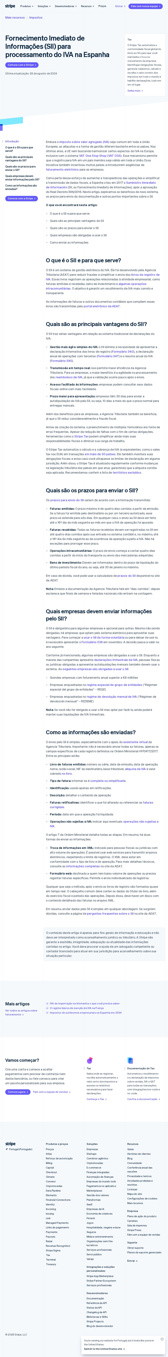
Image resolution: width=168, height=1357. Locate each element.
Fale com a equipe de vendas (50, 1091)
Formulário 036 (92, 642)
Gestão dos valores (98, 1195)
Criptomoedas (54, 1186)
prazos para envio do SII (67, 500)
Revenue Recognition (58, 1245)
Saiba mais (133, 90)
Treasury (51, 1264)
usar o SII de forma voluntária (104, 637)
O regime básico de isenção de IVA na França (77, 1008)
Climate (50, 1176)
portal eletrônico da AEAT (102, 306)
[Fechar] (161, 1340)
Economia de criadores (100, 1213)
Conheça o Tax (95, 1099)
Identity (50, 1204)
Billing (49, 1163)
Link (48, 1218)
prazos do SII (126, 575)
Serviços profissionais (99, 1249)
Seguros (91, 1232)
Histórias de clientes (139, 1153)
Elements (51, 1195)
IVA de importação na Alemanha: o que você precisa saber (85, 1003)
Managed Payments (57, 1222)
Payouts (50, 1236)
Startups (92, 1153)
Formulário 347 (108, 356)
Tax (48, 1255)
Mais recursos (15, 17)
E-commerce (94, 1167)
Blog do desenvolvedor (100, 1326)
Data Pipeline (53, 1190)
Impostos (35, 17)
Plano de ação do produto (142, 1216)
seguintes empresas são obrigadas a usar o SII (95, 669)
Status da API (94, 1307)
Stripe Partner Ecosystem (101, 1280)
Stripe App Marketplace (100, 1276)
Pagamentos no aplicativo (101, 1186)
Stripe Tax (81, 436)
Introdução (12, 141)
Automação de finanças (100, 1176)
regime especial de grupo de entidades (114, 685)
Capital (50, 1167)
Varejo (90, 1259)
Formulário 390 (61, 361)
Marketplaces (94, 1190)
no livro (67, 773)
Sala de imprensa (137, 1225)
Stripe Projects (95, 1321)
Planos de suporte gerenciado (144, 1252)
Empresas (92, 1149)
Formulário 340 (123, 351)
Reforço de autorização (59, 1158)
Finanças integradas (98, 1172)
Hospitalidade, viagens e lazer (104, 1227)
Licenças (132, 1189)
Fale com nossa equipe (144, 6)
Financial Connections (58, 1199)
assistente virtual (135, 742)
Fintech (91, 1218)
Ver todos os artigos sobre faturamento (21, 1012)
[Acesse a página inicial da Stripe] (9, 1144)
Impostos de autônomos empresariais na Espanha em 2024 (86, 1012)
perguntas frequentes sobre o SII (110, 913)
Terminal (51, 1259)
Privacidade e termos (139, 1176)
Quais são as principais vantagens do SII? (19, 158)
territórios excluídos (127, 472)
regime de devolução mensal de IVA (112, 696)
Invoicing (51, 1209)
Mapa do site (134, 1193)
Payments (52, 1232)
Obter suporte (135, 1247)
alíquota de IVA (135, 769)
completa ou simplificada (108, 781)
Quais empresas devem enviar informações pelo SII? (22, 177)
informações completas (83, 866)
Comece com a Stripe (21, 64)
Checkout (51, 1172)
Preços (102, 5)
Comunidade (134, 1163)
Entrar (119, 6)
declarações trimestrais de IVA (116, 660)
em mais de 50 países (100, 454)
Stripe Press (134, 1230)
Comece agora (16, 1091)
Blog (129, 1158)
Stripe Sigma (53, 1250)
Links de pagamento (57, 1227)
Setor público (94, 1254)
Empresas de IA (95, 1209)
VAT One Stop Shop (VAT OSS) (100, 155)
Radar (49, 1241)
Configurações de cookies (142, 1198)
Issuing (50, 1213)
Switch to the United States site (103, 1348)
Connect (51, 1181)
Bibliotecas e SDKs (97, 1316)
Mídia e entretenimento (100, 1236)
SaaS (89, 1204)
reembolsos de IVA (69, 377)
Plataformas (94, 1199)
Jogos (90, 1222)
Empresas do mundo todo (101, 1181)
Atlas (49, 1153)
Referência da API (97, 1303)
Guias (130, 1149)
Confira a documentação (142, 1099)
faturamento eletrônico (62, 169)
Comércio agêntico (97, 1158)
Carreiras (132, 1220)
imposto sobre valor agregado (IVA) (84, 142)
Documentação (95, 1298)
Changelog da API (96, 1312)
